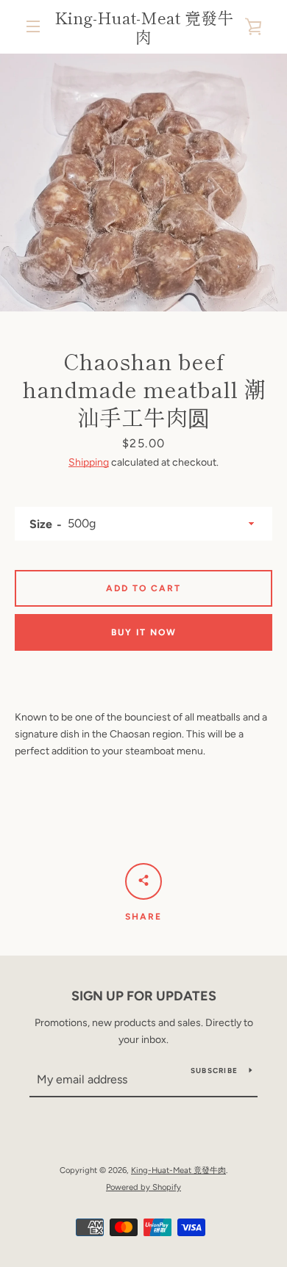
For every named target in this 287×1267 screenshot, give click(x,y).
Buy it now (144, 632)
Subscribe (214, 1070)
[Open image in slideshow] (143, 182)
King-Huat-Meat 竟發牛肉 (143, 26)
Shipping (88, 462)
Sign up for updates (143, 996)
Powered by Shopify (143, 1187)
